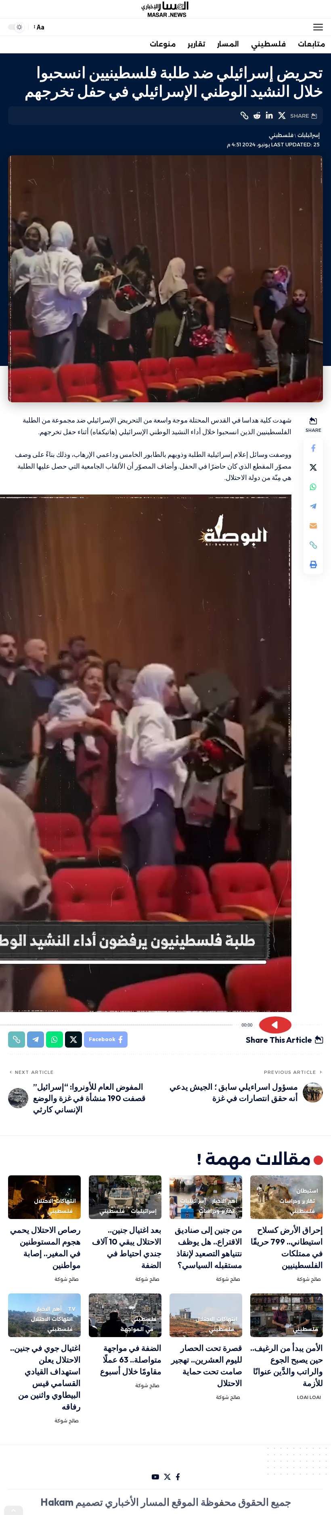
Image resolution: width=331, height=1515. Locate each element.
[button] (316, 27)
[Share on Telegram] (313, 506)
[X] (167, 1477)
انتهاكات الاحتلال (55, 1201)
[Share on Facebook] (313, 448)
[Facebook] (178, 1477)
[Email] (313, 525)
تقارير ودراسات (297, 1201)
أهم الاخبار (224, 1201)
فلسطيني (281, 135)
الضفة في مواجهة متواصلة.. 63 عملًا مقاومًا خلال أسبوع (130, 1359)
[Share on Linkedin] (269, 115)
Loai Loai (309, 1397)
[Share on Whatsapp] (313, 487)
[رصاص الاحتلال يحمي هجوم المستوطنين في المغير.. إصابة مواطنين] (44, 1197)
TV (72, 1309)
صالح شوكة (309, 1279)
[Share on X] (281, 115)
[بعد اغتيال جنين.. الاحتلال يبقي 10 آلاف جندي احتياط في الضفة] (125, 1197)
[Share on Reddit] (256, 115)
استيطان (307, 1191)
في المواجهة (136, 1329)
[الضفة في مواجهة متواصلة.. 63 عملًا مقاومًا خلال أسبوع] (125, 1315)
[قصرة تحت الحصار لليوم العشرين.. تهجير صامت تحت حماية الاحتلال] (206, 1315)
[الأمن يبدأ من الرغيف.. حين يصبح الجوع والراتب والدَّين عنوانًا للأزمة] (286, 1315)
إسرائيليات (308, 135)
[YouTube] (155, 1477)
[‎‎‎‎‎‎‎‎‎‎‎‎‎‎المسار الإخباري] (165, 9)
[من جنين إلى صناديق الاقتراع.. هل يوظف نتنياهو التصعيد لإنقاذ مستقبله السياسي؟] (206, 1197)
